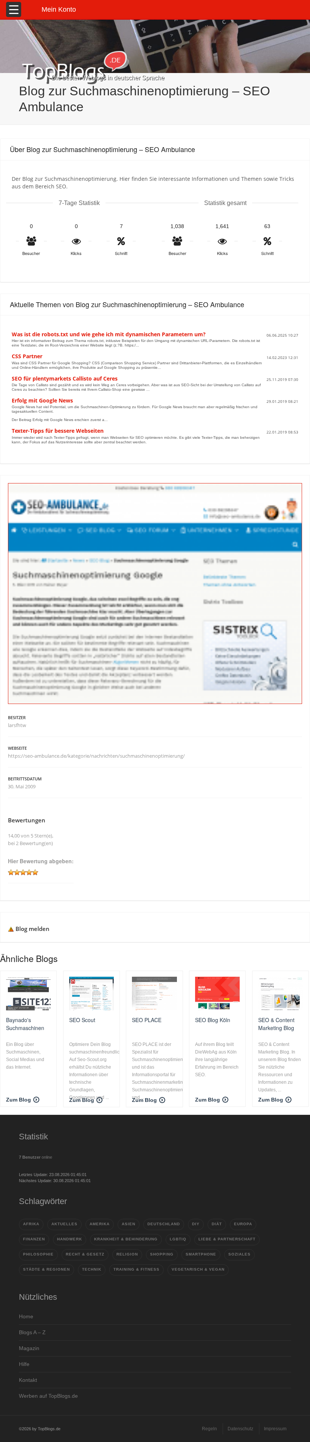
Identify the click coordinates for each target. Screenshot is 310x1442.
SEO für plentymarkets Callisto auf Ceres (65, 378)
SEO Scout (82, 1020)
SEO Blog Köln (212, 1020)
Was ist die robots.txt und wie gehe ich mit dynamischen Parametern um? (109, 334)
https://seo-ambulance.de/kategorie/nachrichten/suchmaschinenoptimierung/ (96, 755)
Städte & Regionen (46, 1269)
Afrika (31, 1224)
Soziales (239, 1254)
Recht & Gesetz (85, 1254)
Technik (91, 1269)
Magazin (29, 1348)
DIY (196, 1224)
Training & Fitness (136, 1269)
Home (26, 1316)
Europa (243, 1224)
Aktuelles (64, 1224)
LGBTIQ (178, 1239)
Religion (127, 1254)
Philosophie (38, 1254)
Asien (128, 1224)
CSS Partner (27, 356)
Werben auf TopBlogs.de (48, 1396)
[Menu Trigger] (13, 9)
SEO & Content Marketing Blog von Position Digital (276, 1023)
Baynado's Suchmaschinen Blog (25, 1023)
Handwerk (69, 1239)
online (35, 1157)
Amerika (100, 1224)
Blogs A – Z (32, 1332)
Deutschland (163, 1224)
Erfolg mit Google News (42, 400)
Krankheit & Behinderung (126, 1239)
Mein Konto (59, 9)
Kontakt (28, 1380)
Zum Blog (18, 1100)
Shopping (162, 1254)
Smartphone (201, 1254)
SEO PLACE (146, 1020)
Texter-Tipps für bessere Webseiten (58, 430)
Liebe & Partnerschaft (227, 1239)
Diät (217, 1224)
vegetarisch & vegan (198, 1269)
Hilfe (24, 1364)
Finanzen (34, 1239)
